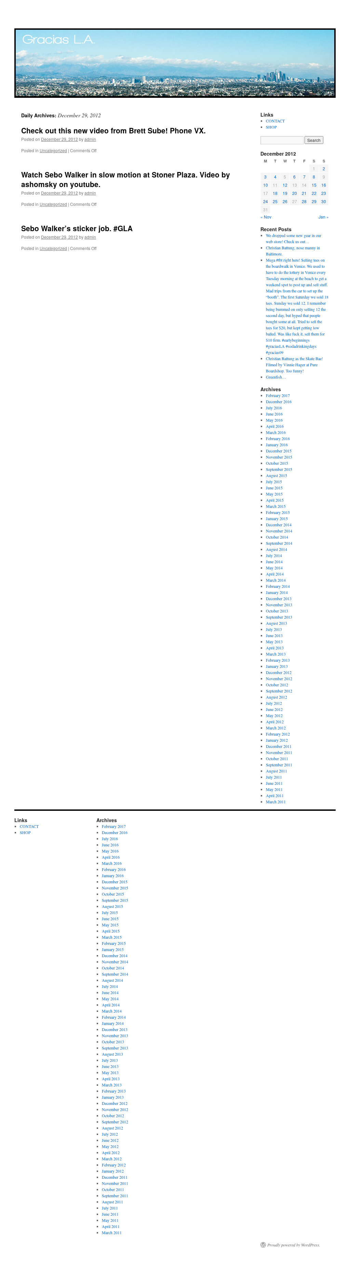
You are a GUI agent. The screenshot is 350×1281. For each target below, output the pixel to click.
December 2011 (279, 746)
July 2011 (274, 777)
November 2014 (279, 530)
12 (285, 185)
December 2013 (279, 598)
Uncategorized (53, 150)
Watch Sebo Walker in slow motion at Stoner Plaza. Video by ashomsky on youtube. (125, 179)
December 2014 (279, 524)
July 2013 (274, 629)
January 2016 (277, 444)
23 (323, 193)
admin (90, 139)
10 (265, 185)
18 (275, 193)
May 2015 (274, 494)
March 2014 (276, 580)
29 (314, 201)
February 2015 (278, 512)
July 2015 (274, 481)
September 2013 (279, 617)
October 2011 (277, 758)
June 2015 (274, 487)
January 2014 (277, 592)
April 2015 (275, 500)
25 (275, 201)
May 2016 (274, 420)
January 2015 (277, 518)
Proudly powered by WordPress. (293, 1244)
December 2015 (279, 450)
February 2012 (278, 734)
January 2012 (277, 740)
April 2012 (275, 721)
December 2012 (279, 672)
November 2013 (279, 604)
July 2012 (274, 703)
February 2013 (278, 660)
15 (314, 185)
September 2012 (279, 691)
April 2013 (275, 647)
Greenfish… (276, 377)
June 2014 (274, 561)
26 (285, 201)
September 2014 (279, 543)
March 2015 (276, 506)
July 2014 (274, 555)
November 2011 (279, 752)
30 (323, 201)
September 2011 (279, 764)
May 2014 (274, 567)
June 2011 (274, 783)
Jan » (324, 217)
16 (323, 185)
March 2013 (276, 654)
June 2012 (274, 709)
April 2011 (275, 795)
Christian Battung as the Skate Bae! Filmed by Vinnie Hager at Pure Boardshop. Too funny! (294, 364)
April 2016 (275, 426)
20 (294, 193)
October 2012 (277, 684)
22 (314, 193)
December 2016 (279, 401)
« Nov (265, 217)
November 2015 (279, 457)
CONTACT (275, 120)
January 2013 (277, 666)
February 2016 (278, 438)
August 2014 (276, 549)
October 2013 (277, 610)
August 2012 (276, 697)
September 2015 (279, 469)
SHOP (271, 127)
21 (304, 193)
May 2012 (274, 715)
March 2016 (276, 432)
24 (265, 201)
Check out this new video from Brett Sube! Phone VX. (113, 130)
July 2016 (274, 407)
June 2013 (274, 635)
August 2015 (276, 475)
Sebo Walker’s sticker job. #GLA (77, 228)
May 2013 (274, 641)
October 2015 (277, 463)
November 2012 (279, 678)
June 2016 (274, 414)
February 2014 (278, 586)
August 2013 (276, 623)
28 (304, 201)
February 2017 (278, 395)
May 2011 (274, 789)
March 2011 (276, 801)
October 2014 (277, 537)
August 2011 (276, 771)
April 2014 (275, 574)
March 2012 (276, 727)
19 (285, 193)
